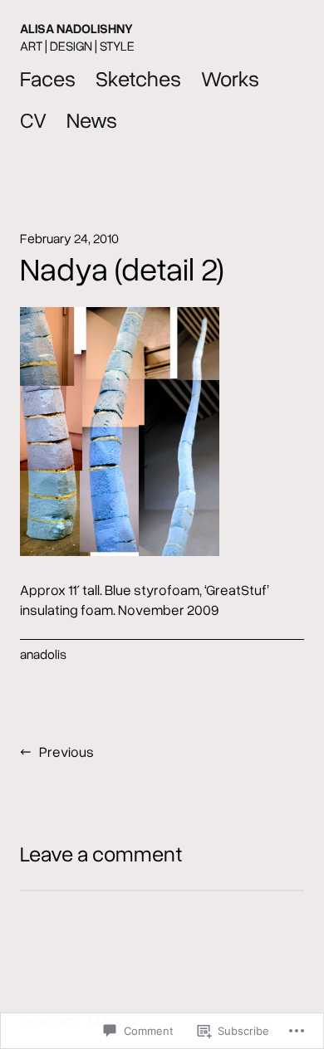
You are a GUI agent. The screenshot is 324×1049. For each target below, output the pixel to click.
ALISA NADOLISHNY (76, 28)
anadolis (43, 654)
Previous (66, 751)
